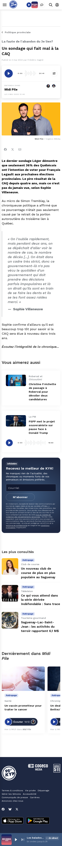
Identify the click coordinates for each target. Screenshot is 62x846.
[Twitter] (12, 149)
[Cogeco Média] (38, 769)
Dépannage (43, 790)
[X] (17, 809)
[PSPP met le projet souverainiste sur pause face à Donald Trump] (16, 421)
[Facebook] (5, 149)
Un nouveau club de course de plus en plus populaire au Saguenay (38, 573)
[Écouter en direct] (29, 5)
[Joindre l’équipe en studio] (41, 4)
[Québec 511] (56, 771)
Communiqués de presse (15, 797)
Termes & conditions (12, 790)
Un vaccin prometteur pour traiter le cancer (23, 707)
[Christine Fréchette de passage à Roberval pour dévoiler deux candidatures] (16, 380)
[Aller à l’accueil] (13, 7)
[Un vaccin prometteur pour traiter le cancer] (23, 679)
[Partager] (54, 73)
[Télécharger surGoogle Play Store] (37, 821)
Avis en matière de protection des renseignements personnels (28, 516)
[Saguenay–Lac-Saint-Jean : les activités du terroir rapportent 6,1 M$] (10, 620)
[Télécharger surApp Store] (12, 821)
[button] (15, 839)
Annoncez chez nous (12, 801)
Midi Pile (11, 89)
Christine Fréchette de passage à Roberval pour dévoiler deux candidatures (42, 391)
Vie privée (30, 790)
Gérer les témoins (11, 794)
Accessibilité (29, 794)
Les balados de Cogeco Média (35, 837)
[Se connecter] (57, 5)
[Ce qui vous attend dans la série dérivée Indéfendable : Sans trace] (10, 593)
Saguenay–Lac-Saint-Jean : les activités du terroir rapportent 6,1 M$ (40, 626)
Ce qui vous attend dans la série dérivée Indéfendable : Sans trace (40, 600)
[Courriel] (19, 149)
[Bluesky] (10, 809)
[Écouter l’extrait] (8, 73)
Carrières (35, 797)
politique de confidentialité (16, 525)
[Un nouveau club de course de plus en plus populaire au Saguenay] (10, 566)
